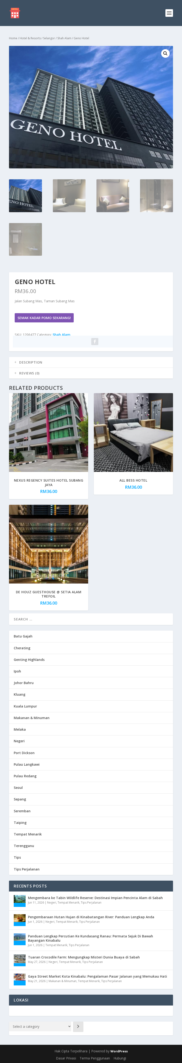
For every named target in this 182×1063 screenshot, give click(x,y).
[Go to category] (78, 1027)
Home (13, 38)
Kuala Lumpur (25, 706)
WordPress (119, 1051)
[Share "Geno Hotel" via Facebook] (94, 341)
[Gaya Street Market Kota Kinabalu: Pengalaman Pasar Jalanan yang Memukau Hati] (20, 979)
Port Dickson (24, 753)
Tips (17, 857)
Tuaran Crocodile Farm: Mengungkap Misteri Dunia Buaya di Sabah (84, 957)
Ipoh (17, 671)
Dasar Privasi (66, 1058)
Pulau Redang (25, 776)
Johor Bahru (24, 683)
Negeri (19, 741)
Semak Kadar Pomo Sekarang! (44, 318)
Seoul (18, 787)
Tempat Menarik (28, 834)
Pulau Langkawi (27, 764)
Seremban (22, 811)
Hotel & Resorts (30, 38)
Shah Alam (64, 38)
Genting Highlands (29, 659)
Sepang (20, 799)
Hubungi (120, 1058)
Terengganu (24, 845)
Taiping (20, 822)
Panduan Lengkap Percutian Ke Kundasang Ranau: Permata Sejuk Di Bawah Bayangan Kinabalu (90, 938)
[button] (165, 53)
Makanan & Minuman (32, 718)
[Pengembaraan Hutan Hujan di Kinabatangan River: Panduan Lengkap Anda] (20, 920)
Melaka (20, 729)
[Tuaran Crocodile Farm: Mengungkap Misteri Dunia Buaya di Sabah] (20, 960)
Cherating (22, 648)
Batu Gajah (23, 636)
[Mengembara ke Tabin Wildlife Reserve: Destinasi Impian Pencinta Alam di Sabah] (20, 901)
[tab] (91, 362)
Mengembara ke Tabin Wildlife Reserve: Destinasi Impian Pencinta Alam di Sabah (95, 898)
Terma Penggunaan (95, 1058)
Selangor (49, 38)
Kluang (19, 694)
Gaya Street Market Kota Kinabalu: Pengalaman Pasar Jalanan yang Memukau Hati (97, 976)
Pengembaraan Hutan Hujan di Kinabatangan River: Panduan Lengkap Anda (91, 917)
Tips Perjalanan (27, 869)
